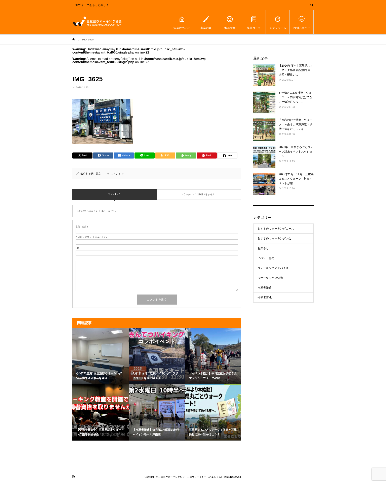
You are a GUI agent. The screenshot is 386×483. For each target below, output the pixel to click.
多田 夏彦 (95, 173)
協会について (181, 28)
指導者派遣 (265, 287)
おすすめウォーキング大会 (274, 238)
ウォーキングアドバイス (273, 268)
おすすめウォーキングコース (276, 228)
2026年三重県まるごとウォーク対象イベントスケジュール (296, 151)
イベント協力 (266, 258)
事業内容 (205, 28)
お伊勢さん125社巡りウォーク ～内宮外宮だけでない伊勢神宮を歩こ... (295, 97)
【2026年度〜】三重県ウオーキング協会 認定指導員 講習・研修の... (296, 70)
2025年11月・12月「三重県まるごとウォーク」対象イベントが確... (296, 179)
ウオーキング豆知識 (270, 277)
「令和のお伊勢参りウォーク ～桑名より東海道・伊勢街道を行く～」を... (295, 124)
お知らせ (263, 248)
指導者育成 (265, 297)
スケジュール (277, 28)
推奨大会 (229, 28)
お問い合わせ (301, 28)
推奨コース (254, 28)
